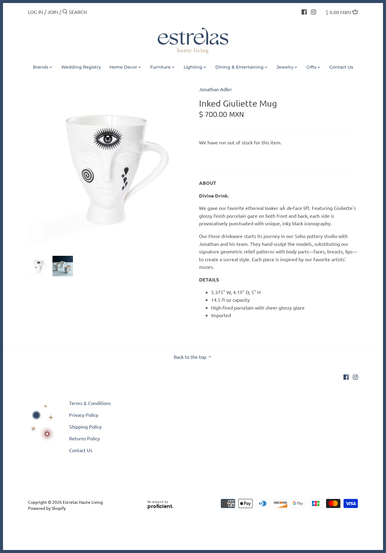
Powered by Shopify (47, 508)
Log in (35, 12)
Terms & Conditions (90, 403)
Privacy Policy (83, 415)
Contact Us (80, 450)
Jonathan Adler (215, 89)
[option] (38, 266)
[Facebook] (304, 11)
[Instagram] (313, 11)
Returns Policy (84, 438)
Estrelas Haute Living (83, 502)
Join (52, 12)
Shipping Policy (85, 426)
